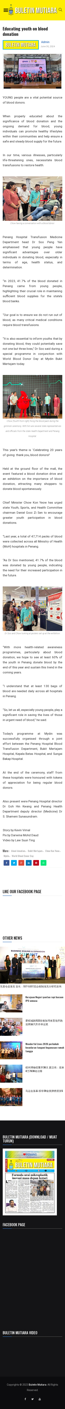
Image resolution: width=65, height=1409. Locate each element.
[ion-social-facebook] (25, 1399)
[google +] (21, 863)
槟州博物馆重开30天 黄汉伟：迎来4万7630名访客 (44, 1069)
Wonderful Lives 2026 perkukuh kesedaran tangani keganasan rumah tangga (44, 1047)
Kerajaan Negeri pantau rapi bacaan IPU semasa (44, 998)
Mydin (6, 856)
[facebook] (6, 863)
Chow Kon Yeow (52, 851)
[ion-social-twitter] (32, 1399)
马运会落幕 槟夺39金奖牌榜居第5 (44, 1091)
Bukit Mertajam (35, 851)
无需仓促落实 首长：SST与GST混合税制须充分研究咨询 (32, 986)
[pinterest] (36, 863)
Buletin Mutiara (37, 1384)
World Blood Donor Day (22, 856)
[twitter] (14, 863)
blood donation (18, 851)
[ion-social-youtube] (39, 1399)
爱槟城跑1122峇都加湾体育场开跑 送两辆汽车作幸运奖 (44, 1022)
